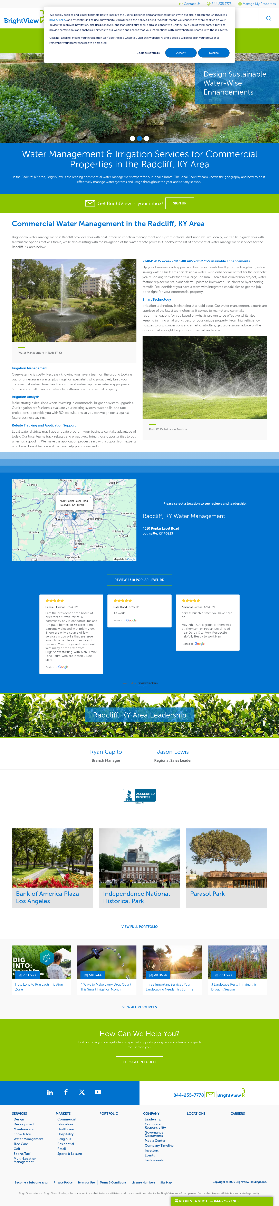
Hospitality (65, 1134)
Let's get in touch (139, 1062)
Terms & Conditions (113, 1182)
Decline (214, 52)
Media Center (155, 1140)
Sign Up (179, 203)
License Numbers (143, 1182)
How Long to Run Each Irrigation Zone (39, 987)
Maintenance (23, 1129)
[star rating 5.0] (71, 600)
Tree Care (21, 1144)
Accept (181, 52)
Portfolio (108, 1113)
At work (119, 613)
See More (52, 858)
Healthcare (65, 1129)
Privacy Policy (63, 1182)
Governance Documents (154, 1133)
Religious (64, 1139)
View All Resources (139, 1007)
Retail (61, 1149)
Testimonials (154, 1160)
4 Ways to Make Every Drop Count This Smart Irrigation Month (105, 987)
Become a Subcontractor (32, 1182)
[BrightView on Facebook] (67, 1093)
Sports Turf (22, 1153)
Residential (65, 1144)
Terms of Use (86, 1182)
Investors (152, 1150)
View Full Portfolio (140, 926)
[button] (74, 516)
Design (19, 1119)
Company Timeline (159, 1145)
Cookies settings (148, 52)
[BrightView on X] (83, 1093)
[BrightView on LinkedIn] (51, 1093)
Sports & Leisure (69, 1153)
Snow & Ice (22, 1134)
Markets (63, 1113)
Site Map (166, 1182)
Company (151, 1113)
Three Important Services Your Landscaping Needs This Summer (170, 987)
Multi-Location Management (25, 1160)
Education (65, 1124)
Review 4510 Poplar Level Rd (139, 580)
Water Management (29, 1139)
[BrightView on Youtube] (98, 1093)
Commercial (66, 1119)
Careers (238, 1113)
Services (19, 1113)
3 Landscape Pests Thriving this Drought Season (234, 987)
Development (24, 1124)
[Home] (24, 17)
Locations (196, 1113)
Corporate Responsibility (155, 1125)
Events (150, 1155)
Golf (17, 1149)
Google (131, 559)
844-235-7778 (188, 1095)
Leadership (153, 1119)
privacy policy (57, 19)
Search (269, 18)
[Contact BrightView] (210, 1095)
